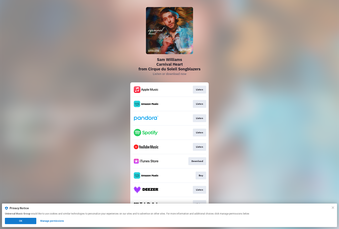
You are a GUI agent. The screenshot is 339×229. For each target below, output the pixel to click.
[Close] (333, 207)
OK (20, 221)
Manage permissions (52, 221)
